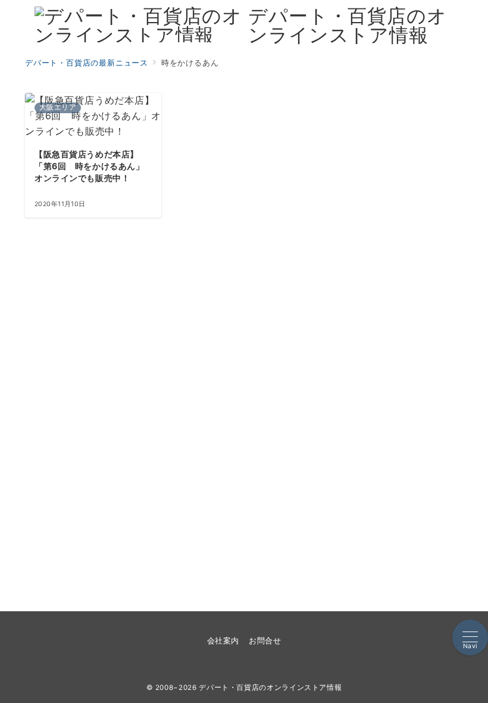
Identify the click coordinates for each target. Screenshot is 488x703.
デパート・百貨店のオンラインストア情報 (347, 26)
